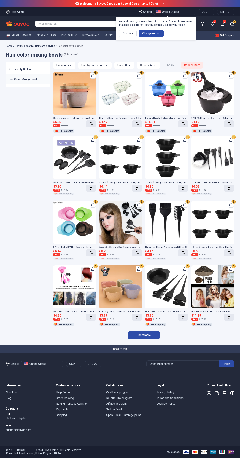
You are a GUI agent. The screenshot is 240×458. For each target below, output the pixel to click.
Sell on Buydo (114, 409)
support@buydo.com (18, 430)
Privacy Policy (165, 392)
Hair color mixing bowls (70, 45)
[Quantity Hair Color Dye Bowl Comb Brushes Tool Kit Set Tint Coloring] (183, 317)
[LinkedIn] (224, 393)
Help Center (63, 392)
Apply (170, 65)
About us (11, 392)
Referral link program (119, 398)
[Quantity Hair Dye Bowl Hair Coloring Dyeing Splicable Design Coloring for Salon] (137, 123)
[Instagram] (209, 393)
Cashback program (117, 392)
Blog (8, 398)
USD (204, 11)
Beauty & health (24, 45)
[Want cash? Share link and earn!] (95, 73)
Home (9, 45)
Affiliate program (116, 403)
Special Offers (46, 35)
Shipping (61, 415)
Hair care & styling (45, 45)
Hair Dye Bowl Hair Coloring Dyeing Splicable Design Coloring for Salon (135, 118)
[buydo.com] (17, 24)
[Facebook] (232, 393)
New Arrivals (91, 35)
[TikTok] (217, 393)
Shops (109, 35)
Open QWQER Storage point (123, 415)
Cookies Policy (166, 403)
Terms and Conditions (170, 398)
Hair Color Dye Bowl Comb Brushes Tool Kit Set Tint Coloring (176, 311)
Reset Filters (192, 65)
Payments (62, 409)
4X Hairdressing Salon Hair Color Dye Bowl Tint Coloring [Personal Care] (135, 182)
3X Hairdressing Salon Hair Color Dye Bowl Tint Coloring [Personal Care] (181, 182)
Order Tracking (65, 398)
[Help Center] (202, 24)
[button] (28, 385)
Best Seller (69, 35)
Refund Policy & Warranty (71, 403)
